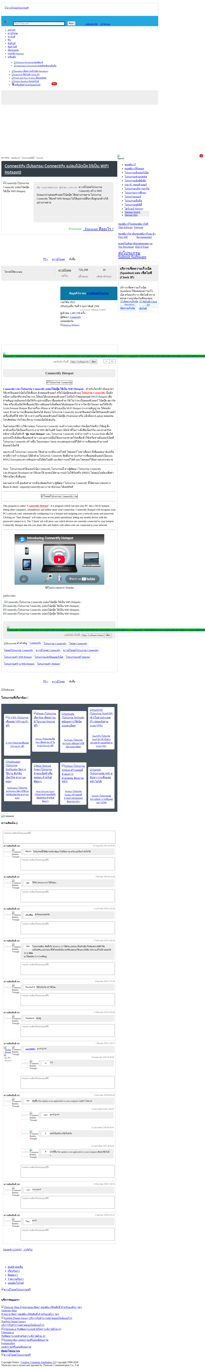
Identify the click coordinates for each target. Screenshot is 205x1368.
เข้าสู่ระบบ (104, 24)
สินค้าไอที (12, 47)
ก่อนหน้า (8, 1249)
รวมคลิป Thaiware (16, 53)
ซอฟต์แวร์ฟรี (141, 226)
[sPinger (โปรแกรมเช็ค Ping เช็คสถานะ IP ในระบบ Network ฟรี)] (45, 720)
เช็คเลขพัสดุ (40, 78)
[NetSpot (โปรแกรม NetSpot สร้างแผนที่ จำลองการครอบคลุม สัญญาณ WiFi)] (73, 773)
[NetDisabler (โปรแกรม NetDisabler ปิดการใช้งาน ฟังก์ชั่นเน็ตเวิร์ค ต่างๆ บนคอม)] (17, 771)
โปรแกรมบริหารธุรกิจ (137, 188)
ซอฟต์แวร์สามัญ (127, 235)
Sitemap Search (132, 212)
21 (25, 1249)
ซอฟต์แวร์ (38, 62)
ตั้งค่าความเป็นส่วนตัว (13, 1359)
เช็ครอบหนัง (13, 50)
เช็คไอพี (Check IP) (31, 74)
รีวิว (9, 40)
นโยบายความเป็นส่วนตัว (42, 1359)
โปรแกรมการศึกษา (135, 192)
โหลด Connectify (78, 643)
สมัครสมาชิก (91, 24)
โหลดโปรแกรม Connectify (18, 650)
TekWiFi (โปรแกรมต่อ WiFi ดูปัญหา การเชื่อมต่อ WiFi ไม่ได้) (101, 799)
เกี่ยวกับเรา (14, 1271)
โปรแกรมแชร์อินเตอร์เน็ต (48, 657)
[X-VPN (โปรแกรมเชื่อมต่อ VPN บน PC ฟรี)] (17, 722)
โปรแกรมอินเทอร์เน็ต (137, 172)
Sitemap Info (131, 215)
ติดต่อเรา (13, 1275)
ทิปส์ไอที (12, 43)
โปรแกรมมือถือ (133, 200)
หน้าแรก (11, 30)
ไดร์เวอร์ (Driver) (134, 208)
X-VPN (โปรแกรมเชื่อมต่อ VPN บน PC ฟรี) (17, 744)
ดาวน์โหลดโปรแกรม (98, 293)
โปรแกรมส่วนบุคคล (136, 176)
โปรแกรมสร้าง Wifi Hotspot (19, 663)
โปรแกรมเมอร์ (133, 196)
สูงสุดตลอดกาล (143, 245)
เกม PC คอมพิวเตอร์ (136, 184)
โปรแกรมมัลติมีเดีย (135, 180)
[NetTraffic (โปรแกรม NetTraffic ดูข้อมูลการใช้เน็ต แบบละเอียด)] (73, 720)
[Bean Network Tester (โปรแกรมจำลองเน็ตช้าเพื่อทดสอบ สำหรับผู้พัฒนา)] (45, 773)
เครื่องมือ (12, 57)
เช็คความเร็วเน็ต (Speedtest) (35, 71)
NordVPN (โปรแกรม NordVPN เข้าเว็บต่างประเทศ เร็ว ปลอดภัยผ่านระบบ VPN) (101, 741)
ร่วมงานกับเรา (16, 1279)
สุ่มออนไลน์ (33, 81)
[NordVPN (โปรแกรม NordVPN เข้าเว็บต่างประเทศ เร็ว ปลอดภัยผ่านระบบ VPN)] (101, 718)
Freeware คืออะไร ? (98, 229)
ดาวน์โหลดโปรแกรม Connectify (80, 650)
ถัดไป (29, 1249)
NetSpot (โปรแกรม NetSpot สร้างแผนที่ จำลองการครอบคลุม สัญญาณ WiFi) (73, 796)
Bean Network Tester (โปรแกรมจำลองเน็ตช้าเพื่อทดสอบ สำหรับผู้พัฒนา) (45, 796)
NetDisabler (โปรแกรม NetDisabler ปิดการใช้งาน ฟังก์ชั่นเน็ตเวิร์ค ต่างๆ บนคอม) (17, 793)
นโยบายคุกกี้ (66, 1359)
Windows (75, 325)
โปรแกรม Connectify (55, 643)
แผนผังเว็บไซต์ (16, 1283)
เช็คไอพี (143, 308)
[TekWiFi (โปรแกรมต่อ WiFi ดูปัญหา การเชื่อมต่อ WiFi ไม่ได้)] (101, 776)
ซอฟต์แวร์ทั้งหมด (134, 168)
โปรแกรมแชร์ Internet (78, 657)
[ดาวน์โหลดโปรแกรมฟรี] (17, 8)
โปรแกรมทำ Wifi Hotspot (18, 657)
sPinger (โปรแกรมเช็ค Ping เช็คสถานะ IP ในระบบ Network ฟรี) (45, 742)
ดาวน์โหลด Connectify (48, 650)
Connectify (35, 643)
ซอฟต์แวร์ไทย (126, 226)
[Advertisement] (102, 130)
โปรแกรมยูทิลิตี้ (28, 158)
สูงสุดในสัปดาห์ (126, 245)
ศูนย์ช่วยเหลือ (15, 1267)
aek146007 (30, 1049)
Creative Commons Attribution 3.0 (38, 1362)
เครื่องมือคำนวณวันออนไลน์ (27, 85)
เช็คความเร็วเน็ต (127, 308)
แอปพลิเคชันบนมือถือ (46, 66)
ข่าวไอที (11, 36)
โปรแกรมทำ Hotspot (48, 663)
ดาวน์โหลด (13, 33)
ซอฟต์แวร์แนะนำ (146, 235)
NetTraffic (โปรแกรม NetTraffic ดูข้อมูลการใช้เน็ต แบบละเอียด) (73, 743)
